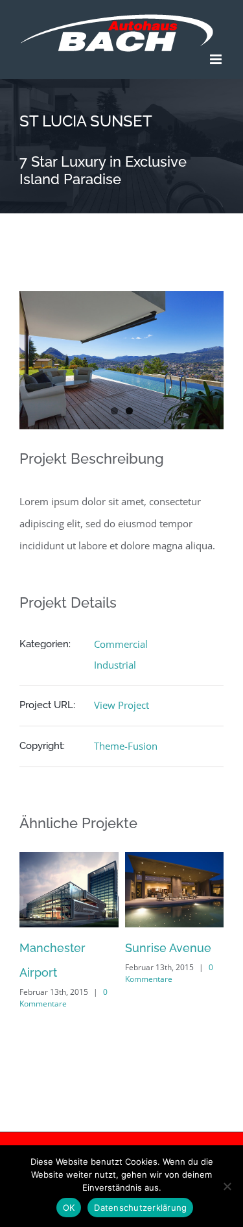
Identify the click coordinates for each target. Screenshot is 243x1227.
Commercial (121, 643)
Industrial (115, 664)
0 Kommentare (113, 997)
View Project (121, 704)
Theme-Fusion (125, 745)
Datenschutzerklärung (140, 1207)
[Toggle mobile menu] (217, 59)
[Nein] (226, 1186)
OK (69, 1207)
